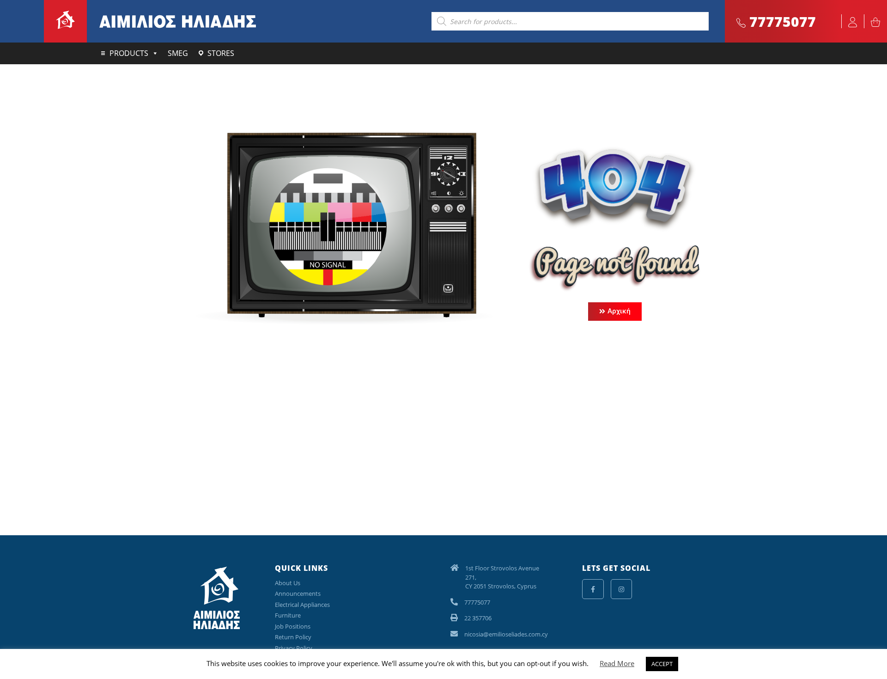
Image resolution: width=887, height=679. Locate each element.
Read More (617, 663)
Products (128, 53)
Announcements (298, 593)
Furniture (288, 615)
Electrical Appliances (302, 604)
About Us (287, 583)
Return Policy (293, 637)
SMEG (178, 53)
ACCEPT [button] (662, 664)
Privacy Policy (293, 648)
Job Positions (292, 626)
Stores (220, 53)
